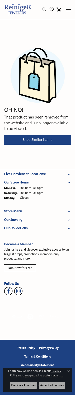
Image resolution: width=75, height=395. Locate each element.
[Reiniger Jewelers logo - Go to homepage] (17, 9)
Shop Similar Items (37, 140)
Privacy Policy (49, 348)
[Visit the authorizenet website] (30, 316)
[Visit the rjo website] (41, 316)
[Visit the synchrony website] (55, 316)
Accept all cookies (52, 385)
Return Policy (26, 348)
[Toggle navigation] (68, 9)
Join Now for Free (20, 268)
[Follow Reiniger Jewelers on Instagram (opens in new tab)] (18, 291)
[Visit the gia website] (17, 316)
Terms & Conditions (37, 356)
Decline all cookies (23, 385)
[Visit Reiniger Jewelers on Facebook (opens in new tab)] (8, 291)
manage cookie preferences (40, 375)
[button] (44, 9)
